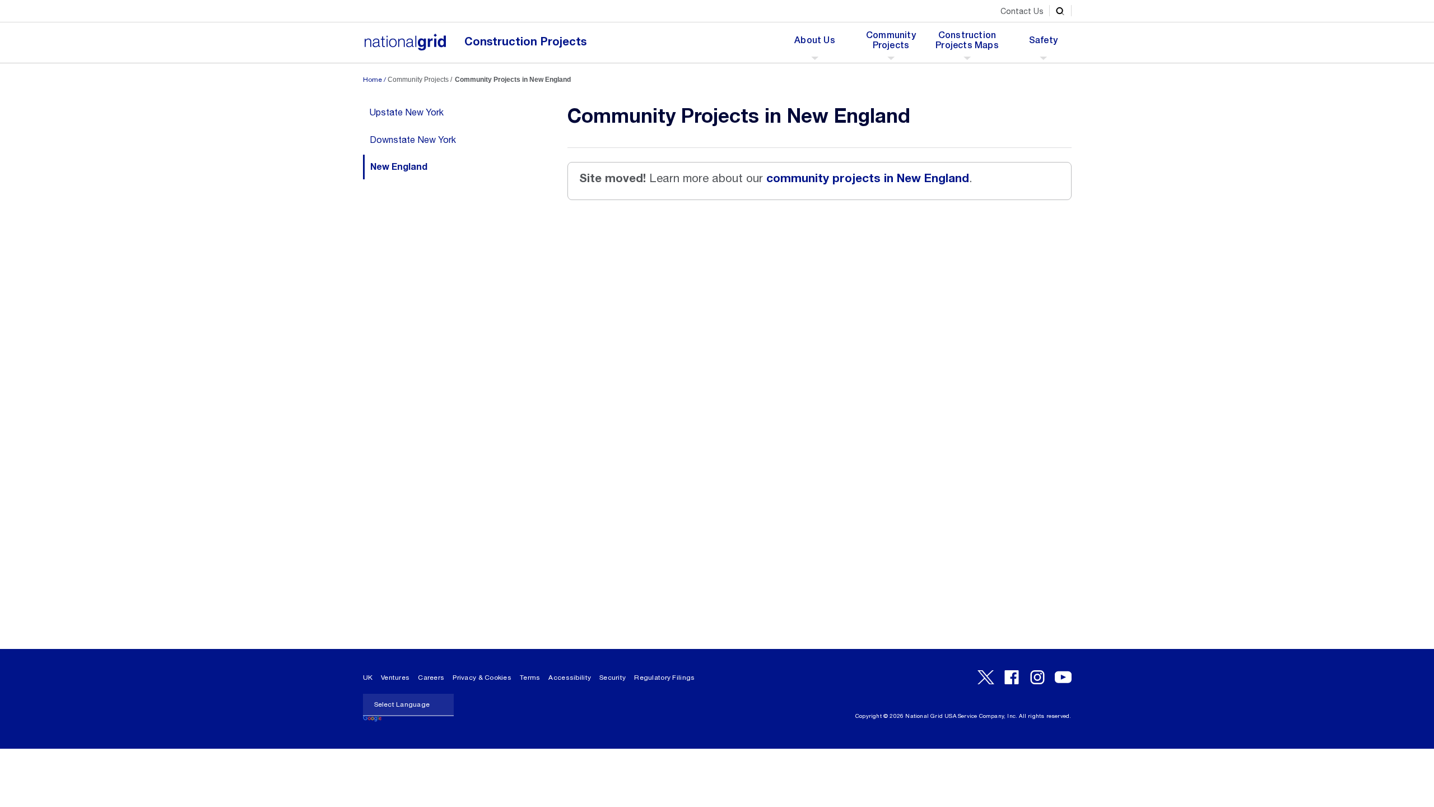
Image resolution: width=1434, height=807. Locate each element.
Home (372, 80)
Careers (431, 677)
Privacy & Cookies (482, 677)
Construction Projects (525, 42)
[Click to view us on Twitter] (985, 677)
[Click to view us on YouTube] (1063, 677)
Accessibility (569, 677)
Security (612, 677)
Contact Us (1022, 11)
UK (368, 677)
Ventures (395, 677)
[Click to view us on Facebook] (1011, 677)
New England (398, 167)
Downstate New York (413, 139)
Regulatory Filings (664, 677)
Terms (530, 677)
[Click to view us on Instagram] (1037, 677)
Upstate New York (407, 112)
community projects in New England (867, 178)
